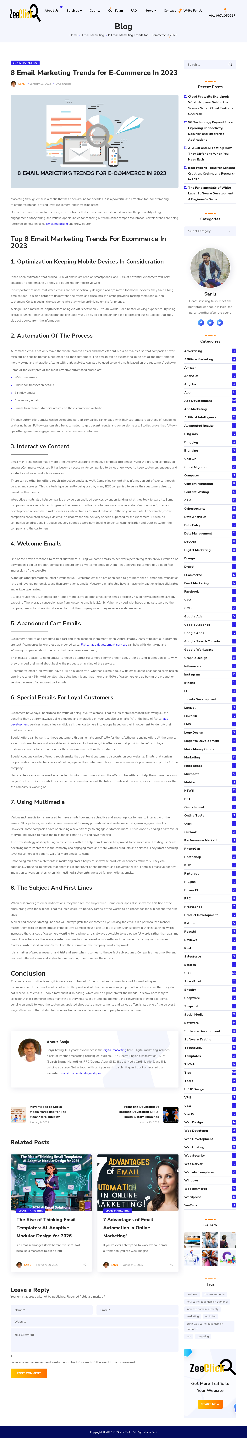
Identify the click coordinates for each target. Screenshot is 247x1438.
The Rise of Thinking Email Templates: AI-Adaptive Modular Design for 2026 (46, 1228)
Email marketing (57, 224)
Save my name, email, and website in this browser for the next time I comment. (73, 1362)
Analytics (191, 376)
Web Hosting (194, 1147)
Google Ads (193, 616)
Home (73, 35)
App (187, 392)
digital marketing (114, 1050)
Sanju (21, 84)
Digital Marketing (197, 550)
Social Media (193, 1014)
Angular (190, 384)
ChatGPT (191, 459)
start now (210, 1404)
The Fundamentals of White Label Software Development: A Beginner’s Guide (211, 193)
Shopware (192, 998)
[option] (51, 1213)
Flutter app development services (104, 645)
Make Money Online (199, 749)
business (192, 1294)
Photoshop (192, 857)
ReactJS (190, 932)
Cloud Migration (196, 467)
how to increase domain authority (207, 1302)
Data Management (198, 533)
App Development (198, 401)
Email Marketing (93, 35)
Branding (191, 450)
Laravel (190, 708)
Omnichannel (194, 807)
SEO (187, 973)
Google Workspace (198, 650)
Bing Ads (191, 434)
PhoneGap (192, 849)
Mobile (189, 782)
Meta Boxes (193, 766)
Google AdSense (197, 625)
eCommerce (193, 575)
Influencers (192, 666)
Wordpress (192, 1197)
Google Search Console (202, 641)
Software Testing (197, 1039)
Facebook (191, 591)
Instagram (192, 674)
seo (189, 1336)
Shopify (190, 990)
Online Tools (194, 815)
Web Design (193, 1122)
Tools (188, 1081)
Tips (187, 1073)
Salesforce (192, 956)
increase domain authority (202, 1309)
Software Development (202, 1031)
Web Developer (196, 1131)
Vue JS (189, 1114)
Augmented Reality (199, 426)
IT (186, 691)
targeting (203, 1336)
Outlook (190, 832)
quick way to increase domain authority (205, 1326)
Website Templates (199, 1172)
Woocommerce (195, 1189)
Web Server (193, 1164)
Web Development (198, 1139)
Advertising (193, 351)
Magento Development (201, 741)
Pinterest (191, 873)
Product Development (201, 915)
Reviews (190, 940)
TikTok (189, 1064)
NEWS (189, 791)
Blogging (191, 442)
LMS (187, 724)
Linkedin (190, 716)
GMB (187, 608)
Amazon (190, 368)
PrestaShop (193, 907)
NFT (187, 799)
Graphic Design (195, 658)
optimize (210, 1316)
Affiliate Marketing (198, 359)
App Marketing (195, 409)
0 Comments (63, 84)
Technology (193, 1048)
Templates (192, 1056)
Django (189, 558)
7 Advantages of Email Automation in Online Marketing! (128, 1228)
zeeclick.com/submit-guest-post (81, 1073)
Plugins (190, 882)
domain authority (214, 1294)
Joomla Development (200, 699)
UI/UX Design (194, 1089)
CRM (187, 500)
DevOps (190, 542)
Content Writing (196, 492)
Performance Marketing (202, 840)
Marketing (192, 757)
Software (191, 1023)
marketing (193, 1316)
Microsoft (191, 774)
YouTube (190, 1205)
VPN (187, 1097)
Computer (191, 475)
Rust (187, 948)
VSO (187, 1106)
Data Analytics (195, 517)
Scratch (190, 965)
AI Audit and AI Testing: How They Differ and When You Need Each (210, 154)
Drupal (189, 567)
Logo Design (193, 732)
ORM (188, 824)
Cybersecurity (195, 509)
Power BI (191, 890)
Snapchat (191, 1006)
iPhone (189, 683)
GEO (187, 600)
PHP (187, 865)
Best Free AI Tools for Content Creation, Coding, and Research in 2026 (211, 174)
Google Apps (194, 633)
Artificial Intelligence (200, 417)
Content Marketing (198, 484)
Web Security (194, 1155)
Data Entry (192, 525)
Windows (191, 1180)
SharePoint (192, 981)
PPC (187, 898)
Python (189, 923)
